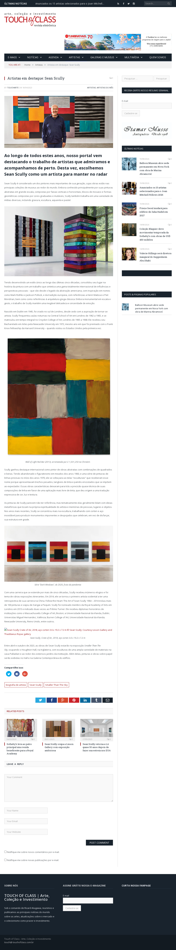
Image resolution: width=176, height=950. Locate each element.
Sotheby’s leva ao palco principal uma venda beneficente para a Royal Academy (20, 749)
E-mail (125, 100)
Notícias (32, 57)
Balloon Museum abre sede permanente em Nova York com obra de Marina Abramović (154, 168)
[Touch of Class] (30, 18)
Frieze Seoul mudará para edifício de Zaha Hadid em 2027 (154, 212)
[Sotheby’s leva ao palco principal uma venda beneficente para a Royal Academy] (20, 729)
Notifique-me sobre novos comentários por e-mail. (33, 852)
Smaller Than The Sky (56, 684)
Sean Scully (36, 684)
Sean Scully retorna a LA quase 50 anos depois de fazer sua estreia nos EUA (97, 747)
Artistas (74, 57)
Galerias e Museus (102, 57)
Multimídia (131, 57)
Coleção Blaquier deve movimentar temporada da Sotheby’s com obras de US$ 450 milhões (155, 234)
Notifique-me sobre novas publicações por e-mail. (33, 860)
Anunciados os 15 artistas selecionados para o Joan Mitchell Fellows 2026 (70, 3)
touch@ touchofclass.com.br (19, 942)
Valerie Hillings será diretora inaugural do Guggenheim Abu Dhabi (155, 257)
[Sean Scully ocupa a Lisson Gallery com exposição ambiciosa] (58, 729)
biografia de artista (16, 684)
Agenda (54, 57)
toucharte (13, 87)
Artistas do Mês (105, 87)
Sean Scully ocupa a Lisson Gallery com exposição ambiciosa (59, 747)
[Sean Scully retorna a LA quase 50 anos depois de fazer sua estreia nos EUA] (96, 729)
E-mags (12, 57)
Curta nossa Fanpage (136, 273)
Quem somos (157, 57)
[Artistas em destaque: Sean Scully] (58, 122)
